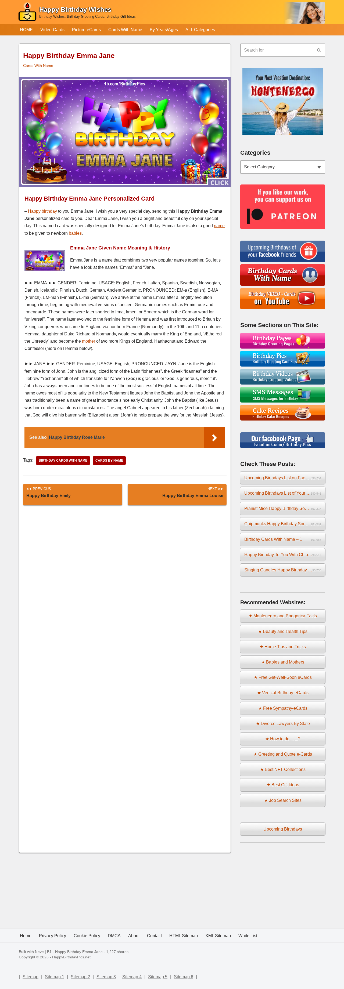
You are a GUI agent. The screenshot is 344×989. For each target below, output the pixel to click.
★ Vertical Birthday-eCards (283, 692)
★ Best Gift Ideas (283, 784)
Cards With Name (125, 29)
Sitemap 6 (183, 976)
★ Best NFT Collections (283, 769)
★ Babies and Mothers (282, 662)
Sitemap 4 (132, 976)
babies (75, 233)
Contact (154, 935)
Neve (39, 952)
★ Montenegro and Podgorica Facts (283, 616)
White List (247, 935)
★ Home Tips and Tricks (283, 646)
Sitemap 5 (157, 976)
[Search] (319, 50)
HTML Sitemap (183, 935)
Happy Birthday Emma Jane (79, 952)
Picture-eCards (86, 29)
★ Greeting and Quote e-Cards (282, 754)
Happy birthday (42, 211)
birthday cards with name (63, 460)
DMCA (114, 935)
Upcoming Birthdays (282, 829)
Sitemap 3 (106, 976)
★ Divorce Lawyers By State (283, 723)
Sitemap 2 (80, 976)
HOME (26, 29)
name (219, 225)
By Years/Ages (164, 29)
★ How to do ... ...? (282, 739)
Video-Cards (52, 29)
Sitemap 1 (54, 976)
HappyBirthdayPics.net (71, 957)
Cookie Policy (87, 935)
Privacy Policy (52, 935)
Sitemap (30, 976)
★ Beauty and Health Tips (282, 631)
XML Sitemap (218, 935)
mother (88, 341)
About (133, 935)
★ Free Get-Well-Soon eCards (283, 677)
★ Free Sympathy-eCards (282, 708)
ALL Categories (200, 29)
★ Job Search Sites (283, 800)
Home (25, 935)
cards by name (109, 460)
